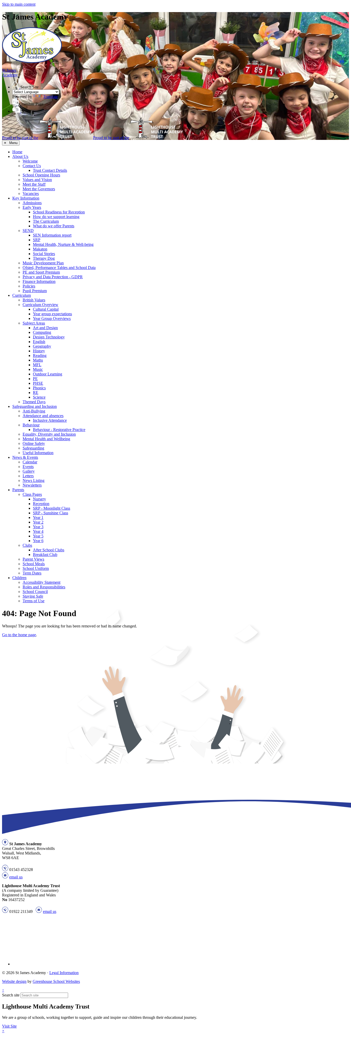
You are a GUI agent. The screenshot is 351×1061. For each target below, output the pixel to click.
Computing (42, 332)
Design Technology (49, 337)
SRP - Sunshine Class (50, 513)
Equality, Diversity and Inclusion (49, 434)
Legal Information (64, 972)
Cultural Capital (46, 309)
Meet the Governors (39, 189)
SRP (36, 240)
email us (16, 877)
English (39, 341)
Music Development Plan (43, 263)
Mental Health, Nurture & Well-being (63, 244)
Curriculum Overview (40, 304)
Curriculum (21, 295)
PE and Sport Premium (41, 272)
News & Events (25, 457)
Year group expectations (52, 314)
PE (35, 378)
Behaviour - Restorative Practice (59, 429)
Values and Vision (37, 179)
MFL (37, 365)
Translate (50, 96)
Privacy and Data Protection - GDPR (53, 277)
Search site (11, 995)
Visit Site (9, 1026)
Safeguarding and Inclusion (34, 406)
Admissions (32, 203)
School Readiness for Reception (59, 212)
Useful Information (38, 453)
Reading (40, 355)
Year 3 (38, 527)
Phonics (39, 388)
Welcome (30, 161)
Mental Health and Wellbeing (46, 439)
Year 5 (38, 536)
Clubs (27, 545)
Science (39, 397)
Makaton (40, 249)
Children (19, 578)
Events (28, 466)
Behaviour (31, 425)
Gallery (29, 471)
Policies (29, 286)
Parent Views (33, 559)
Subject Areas (34, 323)
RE (35, 392)
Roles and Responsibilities (44, 587)
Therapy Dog (44, 258)
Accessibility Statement (41, 582)
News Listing (33, 480)
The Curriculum (46, 221)
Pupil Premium (35, 291)
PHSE (38, 383)
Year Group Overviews (52, 318)
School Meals (34, 564)
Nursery (39, 499)
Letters (28, 476)
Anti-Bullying (34, 411)
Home (17, 152)
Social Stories (44, 253)
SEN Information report (52, 235)
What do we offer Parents (53, 226)
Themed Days (34, 402)
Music (38, 369)
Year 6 (38, 540)
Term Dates (32, 573)
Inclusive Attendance (50, 420)
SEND (28, 230)
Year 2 (38, 522)
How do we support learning (56, 216)
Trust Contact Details (50, 170)
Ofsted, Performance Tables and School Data (59, 267)
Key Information (25, 198)
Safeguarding (33, 448)
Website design (14, 981)
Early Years (32, 207)
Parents (18, 490)
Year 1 (38, 517)
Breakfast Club (45, 554)
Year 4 (38, 531)
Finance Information (39, 281)
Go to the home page (19, 635)
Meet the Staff (34, 184)
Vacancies (31, 193)
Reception (41, 503)
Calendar (30, 462)
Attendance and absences (43, 415)
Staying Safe (33, 596)
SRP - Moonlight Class (51, 508)
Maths (38, 360)
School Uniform (36, 568)
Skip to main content (18, 4)
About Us (20, 156)
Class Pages (32, 494)
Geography (42, 346)
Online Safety (34, 443)
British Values (34, 300)
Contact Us (32, 166)
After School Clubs (48, 550)
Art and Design (45, 328)
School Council (35, 591)
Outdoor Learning (47, 374)
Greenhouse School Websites (56, 981)
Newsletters (32, 485)
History (39, 351)
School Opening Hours (41, 175)
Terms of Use (33, 601)
